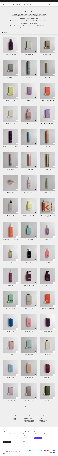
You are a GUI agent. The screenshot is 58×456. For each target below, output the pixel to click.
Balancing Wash (47, 54)
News (24, 435)
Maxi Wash (47, 400)
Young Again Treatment (10, 54)
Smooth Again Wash (10, 123)
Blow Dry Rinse (29, 308)
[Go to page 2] (32, 406)
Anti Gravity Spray (29, 192)
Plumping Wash (29, 377)
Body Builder (10, 169)
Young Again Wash (47, 377)
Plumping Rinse (29, 331)
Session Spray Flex (29, 169)
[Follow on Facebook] (3, 446)
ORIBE (24, 439)
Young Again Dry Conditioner (10, 146)
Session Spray (47, 169)
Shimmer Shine (10, 262)
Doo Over (47, 146)
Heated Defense (47, 192)
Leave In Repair (29, 239)
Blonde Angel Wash (10, 400)
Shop (17, 4)
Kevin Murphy (25, 437)
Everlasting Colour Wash (47, 100)
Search (24, 433)
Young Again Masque (47, 285)
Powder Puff (10, 192)
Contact (21, 4)
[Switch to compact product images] (6, 32)
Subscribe (7, 441)
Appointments (27, 4)
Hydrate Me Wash (29, 400)
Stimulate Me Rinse (10, 77)
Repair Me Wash (10, 377)
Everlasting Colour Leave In (10, 239)
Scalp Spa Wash (29, 54)
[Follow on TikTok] (9, 446)
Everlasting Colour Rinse (47, 308)
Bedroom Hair (29, 146)
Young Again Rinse (47, 331)
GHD (24, 441)
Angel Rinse (10, 354)
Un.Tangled (10, 285)
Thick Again (29, 262)
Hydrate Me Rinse (29, 100)
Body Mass (47, 262)
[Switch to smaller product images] (4, 32)
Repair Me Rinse (10, 331)
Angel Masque (29, 123)
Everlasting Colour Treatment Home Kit (47, 216)
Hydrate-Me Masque (29, 285)
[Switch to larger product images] (2, 32)
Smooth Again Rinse (10, 100)
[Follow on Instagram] (6, 446)
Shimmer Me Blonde (47, 239)
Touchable (29, 77)
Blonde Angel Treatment (47, 123)
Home (13, 4)
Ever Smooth (10, 215)
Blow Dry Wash (47, 354)
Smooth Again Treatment (29, 215)
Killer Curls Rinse (10, 308)
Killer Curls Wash (29, 354)
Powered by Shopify (16, 451)
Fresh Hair (47, 77)
